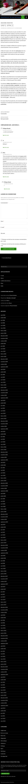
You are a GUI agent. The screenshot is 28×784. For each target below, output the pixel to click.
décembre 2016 (4, 607)
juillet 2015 (3, 648)
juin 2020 (3, 498)
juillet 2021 (3, 465)
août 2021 (3, 462)
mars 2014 (3, 690)
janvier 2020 (3, 511)
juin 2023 (3, 405)
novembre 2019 (4, 516)
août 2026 (3, 315)
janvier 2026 (3, 333)
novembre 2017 (4, 578)
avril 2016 (3, 625)
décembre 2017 (4, 576)
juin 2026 (3, 320)
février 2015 (3, 661)
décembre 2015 (4, 635)
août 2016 (3, 615)
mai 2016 (3, 622)
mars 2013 (3, 721)
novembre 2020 (4, 485)
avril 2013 (3, 718)
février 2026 (3, 330)
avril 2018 (3, 566)
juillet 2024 (3, 372)
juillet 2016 (3, 617)
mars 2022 (3, 444)
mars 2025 (3, 351)
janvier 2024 (3, 387)
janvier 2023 (3, 418)
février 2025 (3, 353)
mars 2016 (3, 628)
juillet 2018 (3, 558)
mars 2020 (3, 506)
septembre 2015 (4, 643)
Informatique (4, 740)
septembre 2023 (4, 397)
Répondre (6, 135)
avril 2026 (3, 325)
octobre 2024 (4, 364)
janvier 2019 (3, 542)
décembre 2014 (4, 666)
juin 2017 (3, 591)
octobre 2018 (4, 550)
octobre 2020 (4, 488)
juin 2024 (3, 374)
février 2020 (3, 509)
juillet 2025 (3, 343)
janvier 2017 (3, 604)
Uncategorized (4, 756)
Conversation (5, 112)
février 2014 (3, 692)
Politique (3, 746)
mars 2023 (3, 413)
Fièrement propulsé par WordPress (7, 782)
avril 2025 (3, 348)
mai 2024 (3, 377)
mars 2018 (3, 568)
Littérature (3, 743)
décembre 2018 (4, 545)
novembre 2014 (4, 669)
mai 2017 (3, 594)
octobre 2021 (4, 457)
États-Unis (3, 735)
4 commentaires (18, 28)
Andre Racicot (10, 28)
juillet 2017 (3, 589)
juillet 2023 (3, 403)
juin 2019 (3, 529)
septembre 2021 (4, 459)
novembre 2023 (4, 392)
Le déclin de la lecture (5, 280)
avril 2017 (3, 597)
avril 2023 (3, 410)
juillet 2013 (3, 710)
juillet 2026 (3, 317)
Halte (2, 286)
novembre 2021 (4, 454)
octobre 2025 (4, 341)
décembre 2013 (4, 697)
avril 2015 (3, 656)
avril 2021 (3, 472)
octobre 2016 (4, 612)
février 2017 (3, 602)
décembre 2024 (4, 359)
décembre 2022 (4, 421)
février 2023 (3, 416)
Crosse (2, 275)
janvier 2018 (3, 573)
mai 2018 (3, 563)
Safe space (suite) (4, 118)
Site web (3, 233)
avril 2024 (3, 379)
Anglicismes (4, 22)
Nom (2, 221)
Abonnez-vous (5, 773)
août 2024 (3, 369)
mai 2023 (3, 408)
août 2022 (3, 431)
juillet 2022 (3, 434)
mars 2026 (3, 328)
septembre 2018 (4, 553)
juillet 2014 (3, 679)
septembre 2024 (4, 366)
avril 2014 (3, 687)
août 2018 (3, 555)
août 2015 (3, 646)
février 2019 (3, 540)
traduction (10, 22)
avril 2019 (3, 534)
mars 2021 (3, 475)
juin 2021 (3, 467)
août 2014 (3, 677)
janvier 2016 (3, 633)
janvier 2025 (3, 356)
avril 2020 (3, 503)
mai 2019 (3, 532)
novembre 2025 (4, 338)
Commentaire (4, 202)
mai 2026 (3, 322)
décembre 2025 (4, 335)
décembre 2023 (4, 390)
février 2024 (3, 384)
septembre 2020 (4, 491)
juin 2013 (3, 713)
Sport (2, 748)
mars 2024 (3, 382)
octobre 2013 (4, 703)
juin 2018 (3, 560)
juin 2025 (3, 346)
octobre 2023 (4, 395)
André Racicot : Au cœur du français (11, 17)
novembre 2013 (4, 700)
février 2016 (3, 630)
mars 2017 (3, 599)
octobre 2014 (4, 672)
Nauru (2, 278)
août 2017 (3, 586)
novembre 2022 (4, 423)
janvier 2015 (3, 664)
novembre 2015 (4, 638)
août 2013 (3, 708)
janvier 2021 (3, 480)
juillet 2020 (3, 496)
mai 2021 (3, 470)
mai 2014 (3, 684)
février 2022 (3, 447)
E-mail (3, 227)
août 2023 (3, 400)
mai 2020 (3, 501)
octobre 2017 (4, 581)
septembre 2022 (4, 428)
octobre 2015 (4, 640)
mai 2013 (3, 715)
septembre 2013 (4, 705)
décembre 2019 (4, 514)
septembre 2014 (4, 674)
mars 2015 (3, 659)
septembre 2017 (4, 584)
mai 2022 (3, 439)
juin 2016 (3, 620)
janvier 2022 (3, 449)
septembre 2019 (4, 522)
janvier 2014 (3, 695)
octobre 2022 (4, 426)
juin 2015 (3, 651)
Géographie (3, 738)
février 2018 (3, 571)
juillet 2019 (3, 527)
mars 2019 (3, 537)
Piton (2, 283)
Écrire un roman (4, 733)
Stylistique (3, 751)
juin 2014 (3, 682)
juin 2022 (3, 436)
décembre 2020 (4, 483)
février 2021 (3, 478)
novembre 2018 (4, 547)
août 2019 (3, 524)
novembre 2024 (4, 361)
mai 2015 (3, 653)
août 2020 (3, 493)
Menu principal (26, 17)
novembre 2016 (4, 609)
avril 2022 (3, 441)
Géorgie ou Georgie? (11, 298)
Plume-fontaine (13, 295)
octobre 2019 (4, 519)
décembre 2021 (4, 452)
